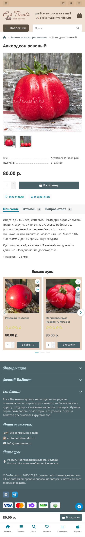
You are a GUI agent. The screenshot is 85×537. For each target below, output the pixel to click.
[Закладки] (63, 3)
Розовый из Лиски (17, 318)
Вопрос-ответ (57, 209)
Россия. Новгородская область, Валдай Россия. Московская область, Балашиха (32, 461)
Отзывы (31, 209)
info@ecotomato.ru (19, 443)
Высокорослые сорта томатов (28, 37)
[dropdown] (6, 3)
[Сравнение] (71, 3)
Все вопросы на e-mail (55, 13)
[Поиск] (78, 28)
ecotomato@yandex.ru (21, 438)
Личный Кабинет (17, 379)
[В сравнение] (37, 289)
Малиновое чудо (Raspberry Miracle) (58, 319)
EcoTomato (12, 391)
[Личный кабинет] (79, 3)
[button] (4, 312)
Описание (11, 209)
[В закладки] (37, 282)
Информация (14, 368)
